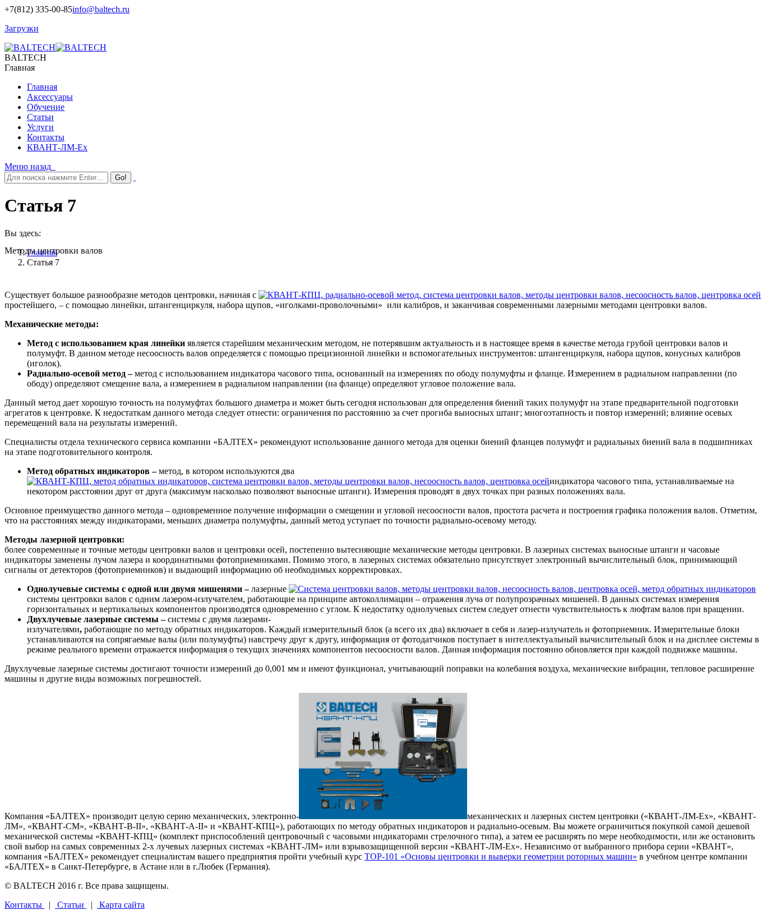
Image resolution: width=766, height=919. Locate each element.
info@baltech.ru (101, 9)
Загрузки (21, 28)
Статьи (70, 904)
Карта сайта (121, 904)
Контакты (24, 904)
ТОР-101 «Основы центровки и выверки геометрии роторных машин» (500, 856)
